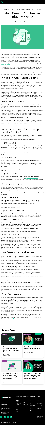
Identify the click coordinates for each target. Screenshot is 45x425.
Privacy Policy (40, 398)
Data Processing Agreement (39, 402)
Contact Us (25, 404)
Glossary (31, 410)
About (24, 398)
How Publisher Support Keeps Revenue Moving (32, 347)
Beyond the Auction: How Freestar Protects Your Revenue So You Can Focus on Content (33, 376)
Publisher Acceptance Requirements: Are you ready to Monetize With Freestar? (11, 349)
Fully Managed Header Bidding (19, 400)
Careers (24, 400)
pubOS (17, 407)
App (17, 413)
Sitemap (38, 406)
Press (24, 402)
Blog (31, 403)
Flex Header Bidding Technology (18, 405)
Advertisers (18, 414)
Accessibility (39, 405)
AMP (17, 411)
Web (17, 409)
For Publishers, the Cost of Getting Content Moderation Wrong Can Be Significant (11, 376)
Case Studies (32, 405)
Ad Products (32, 398)
